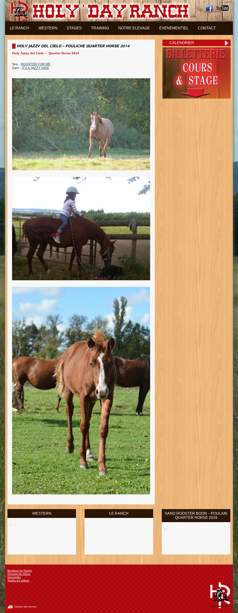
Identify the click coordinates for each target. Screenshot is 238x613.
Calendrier (181, 43)
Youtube (223, 8)
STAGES (74, 28)
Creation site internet (25, 606)
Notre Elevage (134, 28)
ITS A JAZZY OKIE (35, 68)
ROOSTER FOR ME (35, 64)
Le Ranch (19, 28)
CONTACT (207, 28)
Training (100, 28)
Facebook (209, 8)
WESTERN (41, 513)
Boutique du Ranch (19, 570)
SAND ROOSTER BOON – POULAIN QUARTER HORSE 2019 (196, 515)
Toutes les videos (18, 580)
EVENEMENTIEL (173, 28)
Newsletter (14, 577)
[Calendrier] (196, 97)
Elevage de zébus (18, 574)
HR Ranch (98, 10)
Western (47, 28)
